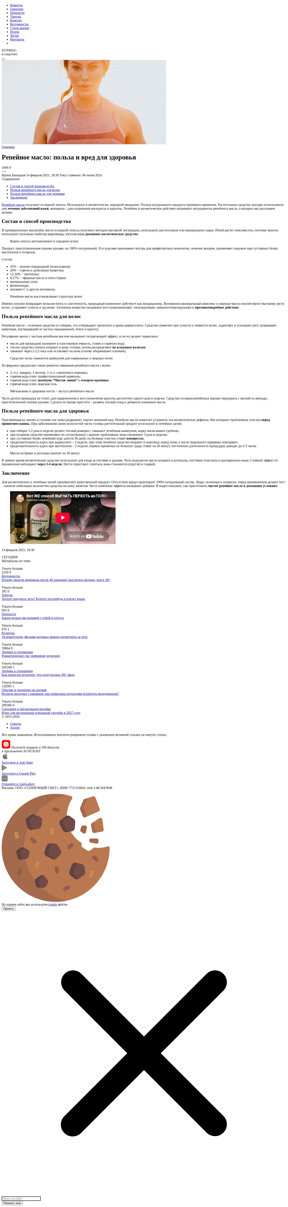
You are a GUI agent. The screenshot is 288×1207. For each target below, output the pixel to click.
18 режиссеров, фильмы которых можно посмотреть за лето (44, 637)
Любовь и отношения (17, 652)
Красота (16, 20)
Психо (14, 32)
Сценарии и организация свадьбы (26, 709)
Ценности (17, 13)
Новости (16, 5)
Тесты (14, 35)
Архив (15, 727)
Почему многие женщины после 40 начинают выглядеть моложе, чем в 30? (56, 580)
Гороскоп (16, 9)
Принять (8, 908)
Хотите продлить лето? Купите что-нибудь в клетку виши (43, 599)
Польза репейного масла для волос (35, 190)
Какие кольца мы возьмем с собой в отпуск (33, 618)
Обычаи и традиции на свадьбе (24, 690)
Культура (8, 633)
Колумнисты (19, 24)
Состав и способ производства (32, 186)
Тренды (15, 16)
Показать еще (12, 1203)
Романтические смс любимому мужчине (31, 656)
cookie (52, 904)
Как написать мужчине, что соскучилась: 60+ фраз (38, 675)
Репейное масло (13, 204)
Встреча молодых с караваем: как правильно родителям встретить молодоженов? (60, 694)
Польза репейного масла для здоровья (37, 194)
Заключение (18, 197)
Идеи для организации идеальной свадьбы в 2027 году (41, 713)
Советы (15, 724)
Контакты (17, 39)
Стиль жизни (19, 28)
